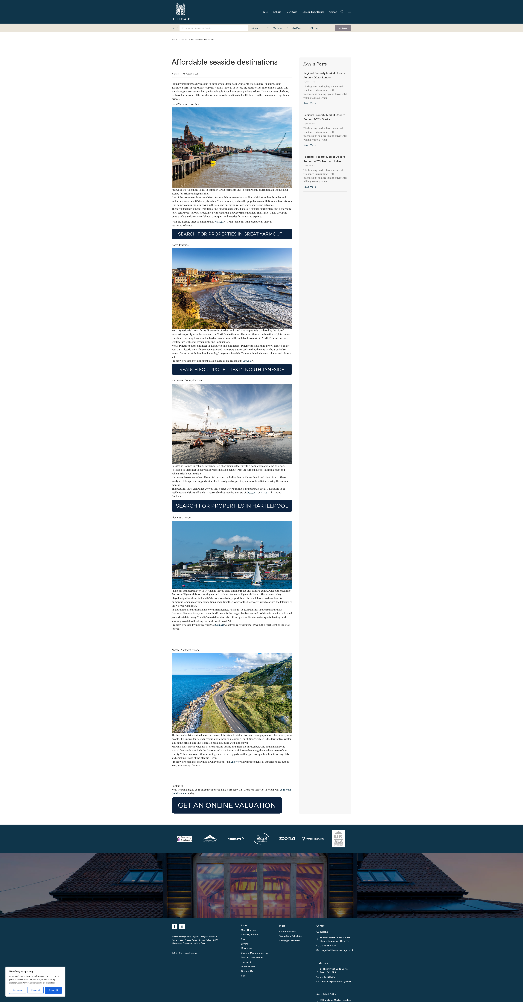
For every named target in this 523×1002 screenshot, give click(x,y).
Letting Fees (199, 943)
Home (174, 39)
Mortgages (292, 11)
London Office (248, 966)
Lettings (277, 11)
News (181, 39)
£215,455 (219, 624)
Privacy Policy (191, 940)
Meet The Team (249, 930)
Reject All (35, 990)
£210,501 (219, 221)
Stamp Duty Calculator (290, 936)
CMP (215, 940)
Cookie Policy (205, 940)
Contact (333, 11)
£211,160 (247, 360)
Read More (309, 103)
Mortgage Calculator (289, 940)
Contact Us (247, 971)
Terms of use (177, 940)
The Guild (246, 962)
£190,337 (235, 761)
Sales (264, 11)
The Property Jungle (188, 953)
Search (344, 28)
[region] (35, 982)
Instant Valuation (287, 931)
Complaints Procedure (182, 943)
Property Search (249, 934)
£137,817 (265, 492)
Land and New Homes (313, 11)
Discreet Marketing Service (254, 952)
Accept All (53, 990)
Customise (17, 990)
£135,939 (251, 492)
